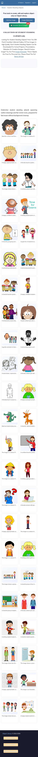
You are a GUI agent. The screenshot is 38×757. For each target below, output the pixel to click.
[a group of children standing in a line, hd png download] (9, 575)
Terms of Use (10, 738)
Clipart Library (7, 733)
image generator (21, 52)
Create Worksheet (27, 20)
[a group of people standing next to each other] (9, 707)
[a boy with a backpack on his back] (9, 551)
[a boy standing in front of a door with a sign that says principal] (28, 654)
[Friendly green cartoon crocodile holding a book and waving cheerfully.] (9, 417)
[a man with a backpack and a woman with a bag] (9, 654)
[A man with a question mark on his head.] (9, 501)
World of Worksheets (10, 751)
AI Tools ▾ (21, 2)
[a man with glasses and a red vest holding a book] (28, 522)
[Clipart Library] (2, 3)
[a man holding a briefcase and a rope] (9, 444)
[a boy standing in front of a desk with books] (28, 680)
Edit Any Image (10, 20)
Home (3, 7)
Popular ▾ (27, 2)
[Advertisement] (19, 88)
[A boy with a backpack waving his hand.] (28, 132)
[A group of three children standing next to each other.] (9, 179)
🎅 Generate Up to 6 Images (20, 24)
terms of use (19, 56)
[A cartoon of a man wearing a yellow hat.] (9, 471)
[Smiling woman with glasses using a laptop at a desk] (28, 496)
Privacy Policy (10, 744)
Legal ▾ (34, 2)
